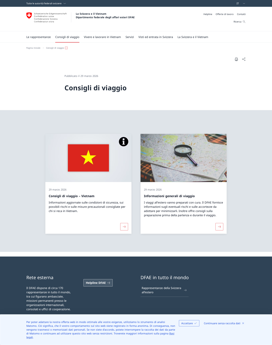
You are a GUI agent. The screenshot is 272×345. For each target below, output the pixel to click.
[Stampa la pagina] (236, 59)
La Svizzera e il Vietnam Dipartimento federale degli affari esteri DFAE (105, 15)
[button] (38, 37)
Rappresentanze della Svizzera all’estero (161, 290)
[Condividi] (243, 59)
